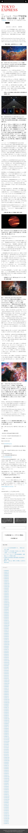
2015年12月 (6, 776)
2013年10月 (6, 818)
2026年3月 (6, 578)
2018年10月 (6, 722)
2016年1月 (6, 775)
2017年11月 (6, 739)
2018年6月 (6, 728)
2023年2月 (6, 638)
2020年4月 (6, 693)
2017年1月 (6, 755)
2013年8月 (6, 821)
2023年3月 (6, 636)
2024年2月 (6, 618)
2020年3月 (6, 694)
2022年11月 (6, 643)
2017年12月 (6, 738)
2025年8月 (6, 589)
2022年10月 (6, 644)
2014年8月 (6, 802)
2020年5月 (6, 691)
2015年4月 (6, 789)
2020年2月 (6, 696)
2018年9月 (6, 723)
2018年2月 (6, 734)
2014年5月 (6, 807)
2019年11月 (6, 701)
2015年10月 (6, 780)
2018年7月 (6, 726)
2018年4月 (6, 731)
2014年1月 (6, 813)
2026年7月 (6, 572)
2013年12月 (6, 815)
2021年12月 (6, 660)
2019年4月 (6, 712)
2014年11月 (6, 797)
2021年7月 (6, 668)
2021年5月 (6, 672)
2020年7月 (6, 688)
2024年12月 (6, 602)
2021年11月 (6, 662)
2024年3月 (6, 617)
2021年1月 (6, 678)
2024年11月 (6, 604)
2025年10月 (6, 586)
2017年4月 (6, 751)
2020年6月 (6, 689)
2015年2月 (6, 792)
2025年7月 (6, 591)
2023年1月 (6, 639)
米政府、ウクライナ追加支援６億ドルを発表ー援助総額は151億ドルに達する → (20, 520)
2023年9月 (6, 626)
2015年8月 (6, 783)
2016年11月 (6, 759)
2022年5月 (6, 652)
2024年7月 (6, 610)
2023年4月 (6, 635)
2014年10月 (6, 799)
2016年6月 (6, 767)
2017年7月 (6, 746)
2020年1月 (6, 697)
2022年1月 (6, 659)
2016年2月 (6, 773)
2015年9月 (6, 781)
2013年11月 (6, 817)
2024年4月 (6, 615)
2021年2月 (6, 676)
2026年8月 (6, 570)
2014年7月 (6, 804)
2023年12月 (6, 622)
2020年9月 (6, 685)
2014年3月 (6, 810)
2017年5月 (6, 749)
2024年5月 (6, 614)
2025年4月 (6, 596)
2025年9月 (6, 588)
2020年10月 (6, 683)
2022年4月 (6, 654)
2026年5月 (6, 575)
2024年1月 (6, 620)
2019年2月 (6, 715)
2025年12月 (6, 583)
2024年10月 (6, 606)
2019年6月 (6, 709)
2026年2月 (6, 580)
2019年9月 (6, 704)
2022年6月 (6, 651)
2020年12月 (6, 680)
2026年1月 (6, 581)
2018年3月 (6, 733)
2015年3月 (6, 791)
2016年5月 (6, 768)
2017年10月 (6, 741)
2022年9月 (6, 646)
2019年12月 (6, 699)
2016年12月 (6, 757)
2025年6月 (6, 593)
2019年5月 (6, 710)
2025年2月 (6, 599)
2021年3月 (6, 675)
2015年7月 (6, 784)
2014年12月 (6, 796)
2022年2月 (6, 657)
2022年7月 (6, 649)
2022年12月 (6, 641)
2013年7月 (6, 823)
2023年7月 (6, 630)
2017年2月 (6, 754)
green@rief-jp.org (8, 443)
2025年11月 (6, 585)
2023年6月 (6, 631)
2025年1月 (6, 601)
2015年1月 (6, 794)
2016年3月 (6, 771)
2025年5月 (6, 594)
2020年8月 (6, 686)
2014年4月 (6, 809)
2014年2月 (6, 812)
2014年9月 (6, 800)
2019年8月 (6, 705)
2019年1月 (6, 717)
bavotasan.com (20, 831)
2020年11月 (6, 681)
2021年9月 (6, 665)
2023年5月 (6, 633)
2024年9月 (6, 607)
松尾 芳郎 (4, 20)
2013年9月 (6, 820)
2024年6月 (6, 612)
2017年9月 (6, 742)
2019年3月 (6, 713)
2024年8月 (6, 609)
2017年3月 (6, 752)
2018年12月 (6, 718)
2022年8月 (6, 647)
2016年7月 (6, 765)
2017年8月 (6, 744)
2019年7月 (6, 707)
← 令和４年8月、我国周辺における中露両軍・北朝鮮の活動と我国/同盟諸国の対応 (7, 520)
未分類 (2, 14)
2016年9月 (6, 762)
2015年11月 (6, 778)
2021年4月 (6, 673)
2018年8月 (6, 725)
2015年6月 (6, 786)
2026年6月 (6, 573)
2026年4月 (6, 577)
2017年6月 (6, 747)
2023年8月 (6, 628)
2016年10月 (6, 760)
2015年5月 (6, 788)
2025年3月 (6, 598)
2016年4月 (6, 770)
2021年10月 (6, 664)
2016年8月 (6, 763)
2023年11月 (6, 623)
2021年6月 (6, 670)
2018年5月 (6, 730)
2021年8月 (6, 667)
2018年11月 (6, 720)
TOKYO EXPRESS (9, 8)
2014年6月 (6, 805)
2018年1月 (6, 736)
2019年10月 (6, 702)
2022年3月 (6, 655)
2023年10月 (6, 625)
